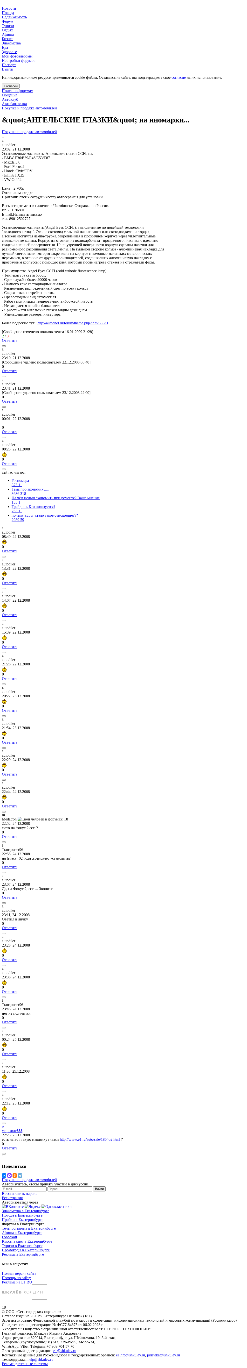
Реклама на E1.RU (17, 1282)
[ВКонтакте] (4, 1175)
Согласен (11, 86)
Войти (99, 1189)
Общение (9, 95)
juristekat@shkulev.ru (163, 1355)
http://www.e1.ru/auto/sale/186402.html (90, 1139)
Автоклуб (10, 99)
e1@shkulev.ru (64, 1351)
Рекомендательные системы (25, 1364)
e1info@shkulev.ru (130, 1355)
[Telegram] (20, 1175)
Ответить (9, 340)
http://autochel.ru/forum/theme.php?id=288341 (72, 323)
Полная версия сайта (19, 1273)
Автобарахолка (14, 104)
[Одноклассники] (15, 1175)
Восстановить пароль (19, 1193)
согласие (179, 77)
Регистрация (12, 1198)
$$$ (12, 1131)
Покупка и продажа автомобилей (29, 108)
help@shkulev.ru (40, 1359)
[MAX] (9, 1175)
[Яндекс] (33, 1206)
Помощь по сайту (16, 1278)
